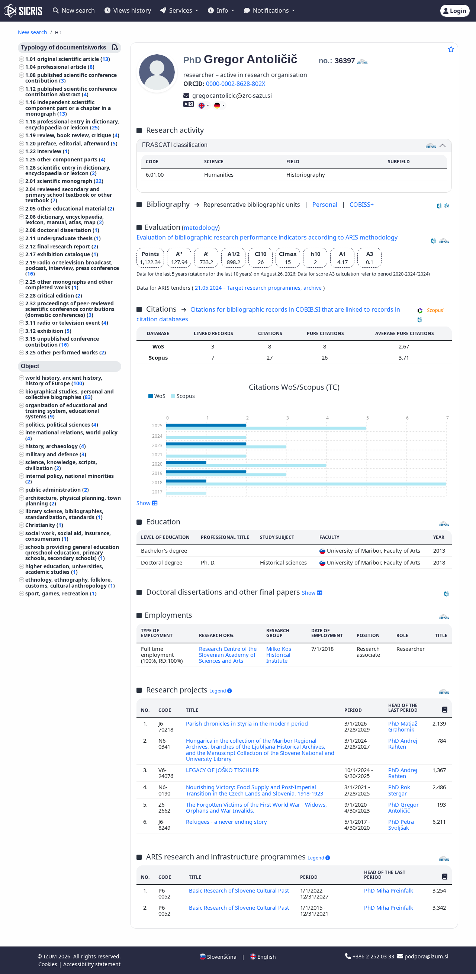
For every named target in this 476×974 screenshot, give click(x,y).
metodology (201, 228)
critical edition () (59, 295)
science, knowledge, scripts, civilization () (61, 465)
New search (77, 10)
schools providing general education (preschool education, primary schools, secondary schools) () (72, 552)
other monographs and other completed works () (69, 284)
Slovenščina (221, 956)
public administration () (57, 489)
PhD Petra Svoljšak (401, 824)
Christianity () (44, 525)
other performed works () (71, 352)
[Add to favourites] (451, 49)
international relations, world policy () (71, 435)
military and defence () (55, 454)
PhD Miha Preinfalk (389, 890)
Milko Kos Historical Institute (278, 655)
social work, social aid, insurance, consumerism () (68, 536)
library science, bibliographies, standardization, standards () (64, 514)
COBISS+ (362, 204)
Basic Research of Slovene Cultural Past (239, 890)
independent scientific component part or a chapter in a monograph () (68, 108)
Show (309, 592)
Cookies (48, 964)
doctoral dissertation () (68, 230)
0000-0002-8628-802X (235, 84)
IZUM (51, 956)
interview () (53, 151)
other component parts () (71, 159)
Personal (325, 204)
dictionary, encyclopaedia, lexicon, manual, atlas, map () (64, 219)
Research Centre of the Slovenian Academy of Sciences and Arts (228, 655)
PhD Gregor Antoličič (403, 807)
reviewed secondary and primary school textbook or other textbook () (68, 195)
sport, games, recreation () (61, 593)
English (266, 956)
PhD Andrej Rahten (402, 743)
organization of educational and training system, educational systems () (66, 411)
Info (222, 10)
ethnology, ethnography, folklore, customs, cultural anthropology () (70, 582)
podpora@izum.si (425, 956)
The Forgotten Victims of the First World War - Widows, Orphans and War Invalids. (256, 807)
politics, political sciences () (61, 424)
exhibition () (54, 330)
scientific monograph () (70, 181)
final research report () (67, 246)
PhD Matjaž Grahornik (402, 726)
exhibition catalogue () (67, 254)
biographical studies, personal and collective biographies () (69, 394)
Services (181, 10)
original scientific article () (73, 58)
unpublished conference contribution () (62, 341)
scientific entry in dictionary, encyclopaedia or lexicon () (67, 170)
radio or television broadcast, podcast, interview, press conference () (72, 268)
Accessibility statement (91, 964)
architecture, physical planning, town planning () (73, 500)
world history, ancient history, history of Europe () (63, 381)
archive (313, 287)
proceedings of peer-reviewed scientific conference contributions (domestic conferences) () (70, 309)
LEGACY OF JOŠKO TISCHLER (223, 770)
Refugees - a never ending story (227, 821)
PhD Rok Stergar (399, 790)
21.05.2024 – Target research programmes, (249, 287)
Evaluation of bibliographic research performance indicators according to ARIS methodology (267, 237)
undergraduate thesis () (69, 238)
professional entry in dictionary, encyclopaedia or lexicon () (72, 124)
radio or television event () (72, 323)
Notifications (270, 10)
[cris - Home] (23, 10)
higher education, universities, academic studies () (64, 569)
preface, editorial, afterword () (77, 143)
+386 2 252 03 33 (373, 956)
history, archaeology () (55, 446)
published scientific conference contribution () (71, 77)
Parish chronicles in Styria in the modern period (247, 723)
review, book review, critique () (78, 135)
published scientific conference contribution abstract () (71, 91)
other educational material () (75, 208)
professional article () (65, 67)
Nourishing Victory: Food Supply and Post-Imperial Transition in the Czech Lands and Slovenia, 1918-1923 (255, 790)
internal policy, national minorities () (69, 479)
